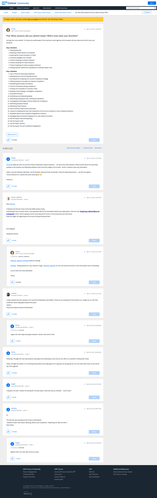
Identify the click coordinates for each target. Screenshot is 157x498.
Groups (14, 12)
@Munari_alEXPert (16, 260)
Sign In (152, 3)
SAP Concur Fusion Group (42, 12)
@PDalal (25, 260)
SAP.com (91, 472)
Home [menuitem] (11, 8)
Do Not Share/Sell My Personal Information (49, 487)
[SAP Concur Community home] (9, 3)
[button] (84, 29)
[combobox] (141, 8)
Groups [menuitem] (35, 8)
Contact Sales (58, 479)
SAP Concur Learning (120, 474)
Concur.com (58, 474)
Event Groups (25, 12)
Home (6, 12)
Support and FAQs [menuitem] (61, 8)
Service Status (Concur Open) (122, 472)
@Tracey (12, 204)
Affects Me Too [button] (12, 134)
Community (23, 3)
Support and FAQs (29, 477)
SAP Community (94, 477)
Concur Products (59, 477)
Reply (94, 140)
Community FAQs (28, 474)
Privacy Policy (26, 487)
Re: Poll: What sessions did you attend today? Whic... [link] (92, 12)
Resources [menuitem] (46, 8)
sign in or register (33, 19)
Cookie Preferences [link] (65, 487)
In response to (19, 256)
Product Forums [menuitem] (22, 8)
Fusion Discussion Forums (63, 12)
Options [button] (147, 12)
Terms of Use (34, 487)
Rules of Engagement (30, 472)
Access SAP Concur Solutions (63, 472)
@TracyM (9, 164)
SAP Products (93, 474)
